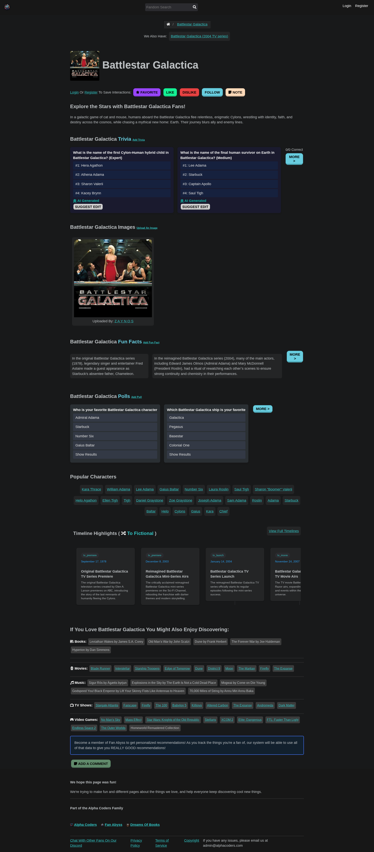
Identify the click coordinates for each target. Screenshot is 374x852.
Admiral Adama (87, 418)
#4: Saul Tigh (193, 193)
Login (347, 6)
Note (237, 92)
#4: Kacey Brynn (88, 193)
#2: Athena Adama (89, 175)
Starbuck (82, 427)
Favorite (148, 92)
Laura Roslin (218, 489)
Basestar (176, 436)
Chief (223, 511)
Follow (212, 92)
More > (294, 159)
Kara (209, 511)
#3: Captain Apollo (197, 184)
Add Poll (136, 397)
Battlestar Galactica (192, 24)
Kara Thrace (91, 489)
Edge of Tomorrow (177, 668)
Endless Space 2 (84, 728)
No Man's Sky (110, 719)
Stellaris (210, 719)
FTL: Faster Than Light (282, 719)
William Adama (118, 489)
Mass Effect (133, 719)
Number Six (84, 436)
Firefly (264, 668)
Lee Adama (145, 489)
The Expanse (283, 668)
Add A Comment (92, 764)
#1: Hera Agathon (89, 165)
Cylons (180, 511)
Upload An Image (147, 227)
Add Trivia (138, 139)
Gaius (195, 511)
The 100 (161, 705)
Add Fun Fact (151, 342)
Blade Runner (100, 668)
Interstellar (122, 668)
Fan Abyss (113, 825)
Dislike (189, 92)
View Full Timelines (284, 531)
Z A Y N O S (124, 321)
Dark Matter (287, 705)
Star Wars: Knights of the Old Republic (173, 719)
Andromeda (265, 705)
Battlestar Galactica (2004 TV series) (199, 36)
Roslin (257, 500)
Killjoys (197, 705)
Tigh (127, 500)
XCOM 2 (227, 719)
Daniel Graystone (149, 500)
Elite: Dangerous (250, 719)
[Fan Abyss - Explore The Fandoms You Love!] (168, 24)
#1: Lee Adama (194, 165)
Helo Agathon (86, 500)
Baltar (151, 511)
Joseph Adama (209, 500)
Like (170, 92)
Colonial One (179, 445)
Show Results (86, 454)
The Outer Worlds (113, 728)
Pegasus (176, 427)
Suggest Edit (88, 207)
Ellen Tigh (110, 500)
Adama (273, 500)
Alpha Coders (85, 825)
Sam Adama (236, 500)
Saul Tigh (241, 489)
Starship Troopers (147, 668)
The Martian (246, 668)
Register (361, 6)
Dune (199, 668)
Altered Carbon (217, 705)
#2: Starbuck (192, 175)
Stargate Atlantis (107, 705)
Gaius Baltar (85, 445)
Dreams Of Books (145, 825)
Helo (165, 511)
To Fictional (140, 533)
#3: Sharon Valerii (89, 184)
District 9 (214, 668)
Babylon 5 (179, 705)
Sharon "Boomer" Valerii (273, 489)
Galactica (176, 418)
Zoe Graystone (180, 500)
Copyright (191, 840)
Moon (229, 668)
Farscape (130, 705)
